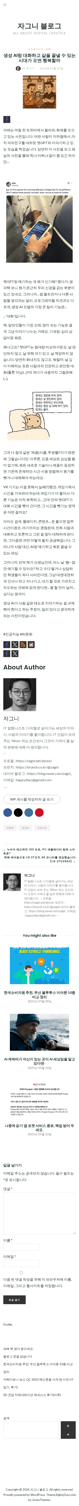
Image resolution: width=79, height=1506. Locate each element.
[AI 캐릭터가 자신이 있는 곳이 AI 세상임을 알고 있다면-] (39, 1032)
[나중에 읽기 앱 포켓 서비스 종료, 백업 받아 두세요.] (39, 1098)
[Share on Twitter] (14, 119)
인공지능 (42, 827)
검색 (6, 1418)
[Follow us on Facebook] (6, 644)
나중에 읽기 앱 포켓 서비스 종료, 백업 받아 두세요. (39, 1127)
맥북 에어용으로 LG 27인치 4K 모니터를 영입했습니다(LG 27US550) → (40, 859)
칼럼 (48, 49)
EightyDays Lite (66, 1495)
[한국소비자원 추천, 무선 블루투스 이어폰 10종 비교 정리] (39, 965)
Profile (7, 1324)
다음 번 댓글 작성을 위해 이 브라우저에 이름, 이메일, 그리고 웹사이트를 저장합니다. (37, 1282)
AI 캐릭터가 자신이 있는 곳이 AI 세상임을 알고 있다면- (39, 1061)
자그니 (29, 68)
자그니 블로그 (39, 26)
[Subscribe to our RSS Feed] (23, 644)
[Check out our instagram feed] (31, 644)
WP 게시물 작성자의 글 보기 (32, 799)
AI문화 (10, 827)
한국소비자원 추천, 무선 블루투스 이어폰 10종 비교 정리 (39, 994)
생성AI (25, 827)
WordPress (38, 1495)
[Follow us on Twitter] (14, 644)
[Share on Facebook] (6, 119)
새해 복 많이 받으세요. (18, 1349)
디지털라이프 (36, 49)
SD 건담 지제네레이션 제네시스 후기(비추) (32, 1395)
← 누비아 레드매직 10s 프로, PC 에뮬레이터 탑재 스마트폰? (39, 851)
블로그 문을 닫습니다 (17, 1356)
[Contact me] (39, 644)
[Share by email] (23, 119)
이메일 (9, 1256)
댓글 (8, 1189)
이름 (8, 1240)
